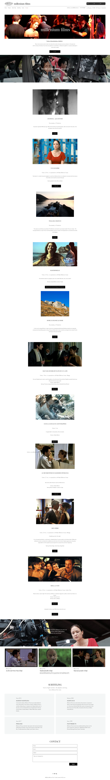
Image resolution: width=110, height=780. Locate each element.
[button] (54, 551)
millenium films (22, 3)
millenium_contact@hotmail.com (73, 7)
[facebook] (53, 773)
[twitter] (54, 773)
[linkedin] (56, 773)
